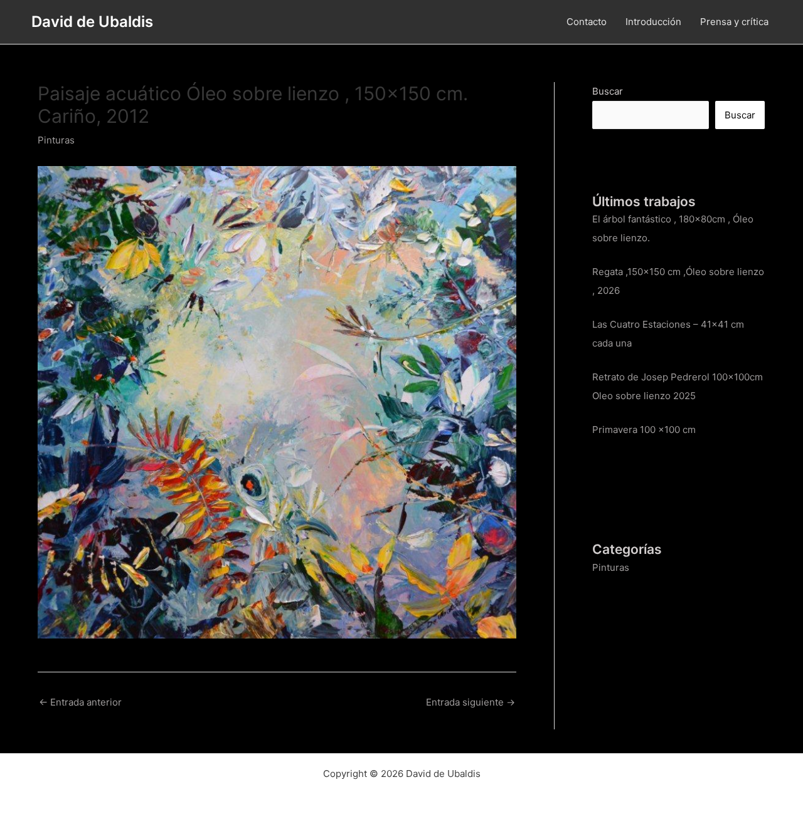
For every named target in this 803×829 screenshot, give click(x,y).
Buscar (607, 91)
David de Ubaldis (92, 22)
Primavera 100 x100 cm (644, 429)
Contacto (586, 22)
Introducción (653, 22)
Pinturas (56, 140)
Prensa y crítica (734, 22)
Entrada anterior (80, 702)
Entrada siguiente (470, 702)
